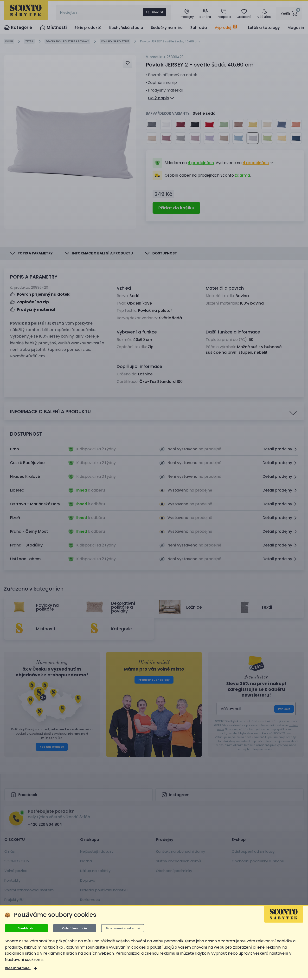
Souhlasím (27, 928)
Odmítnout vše (74, 928)
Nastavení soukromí (123, 928)
